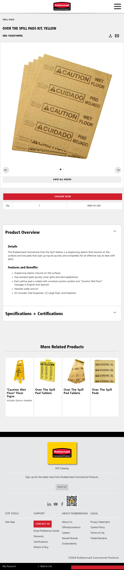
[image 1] (63, 169)
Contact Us (43, 524)
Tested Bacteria (98, 538)
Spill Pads (8, 20)
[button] (72, 501)
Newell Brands (70, 538)
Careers (66, 533)
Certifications (41, 542)
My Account (9, 566)
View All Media (62, 179)
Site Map (10, 522)
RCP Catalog (62, 468)
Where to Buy (41, 547)
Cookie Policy (97, 527)
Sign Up (62, 487)
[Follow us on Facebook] (62, 504)
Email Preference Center (46, 531)
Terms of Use (97, 533)
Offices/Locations (71, 527)
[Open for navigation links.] (117, 6)
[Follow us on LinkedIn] (49, 504)
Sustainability (69, 543)
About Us (67, 522)
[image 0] (60, 169)
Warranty (39, 536)
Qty (8, 205)
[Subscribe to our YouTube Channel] (56, 504)
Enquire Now (63, 196)
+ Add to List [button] (44, 566)
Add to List (94, 206)
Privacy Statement (100, 522)
